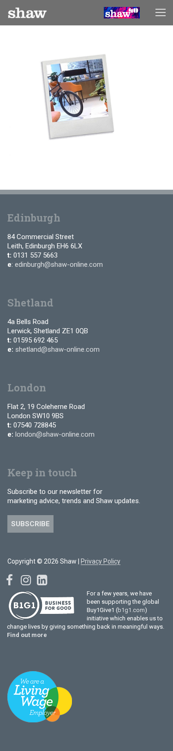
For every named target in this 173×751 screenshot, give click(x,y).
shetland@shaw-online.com (57, 349)
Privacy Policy (100, 561)
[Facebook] (9, 580)
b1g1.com (131, 610)
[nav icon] (160, 13)
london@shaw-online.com (55, 434)
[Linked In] (42, 580)
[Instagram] (25, 580)
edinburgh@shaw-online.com (59, 264)
